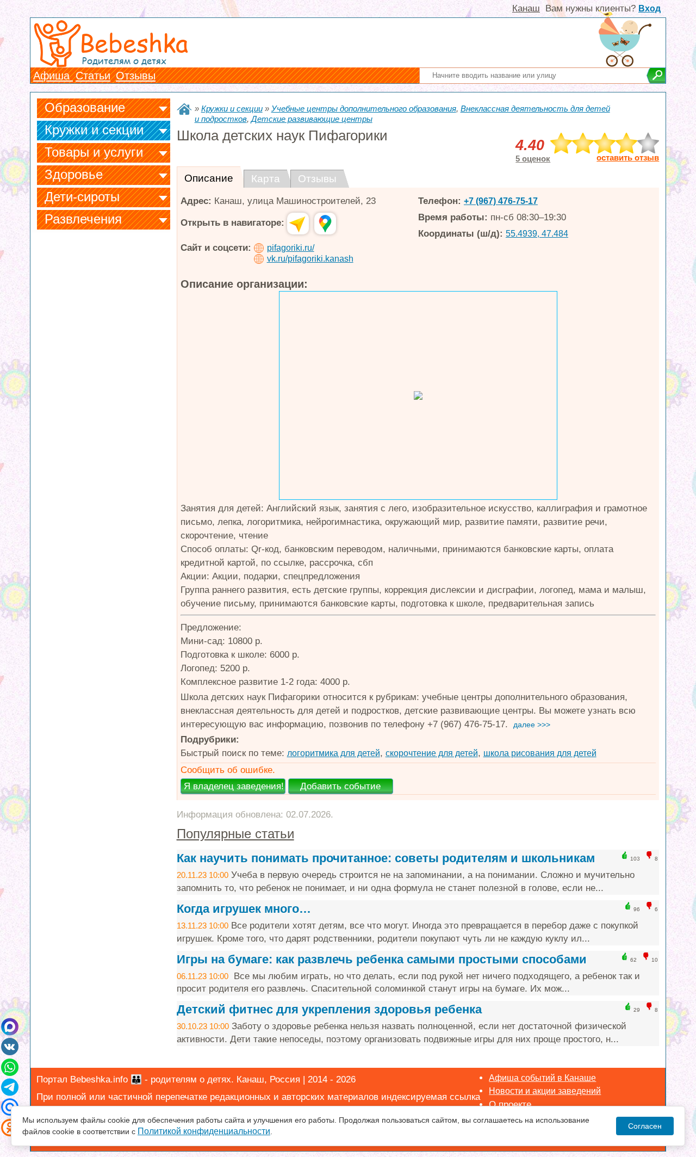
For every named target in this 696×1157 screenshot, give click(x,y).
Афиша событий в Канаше (542, 1077)
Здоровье (74, 174)
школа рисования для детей (539, 753)
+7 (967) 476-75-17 (501, 201)
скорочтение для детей (432, 753)
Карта (265, 178)
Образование (85, 107)
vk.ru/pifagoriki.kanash (310, 258)
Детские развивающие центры (311, 118)
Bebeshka (133, 42)
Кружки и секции (94, 129)
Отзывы (136, 76)
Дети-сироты (82, 196)
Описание (208, 178)
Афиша (53, 76)
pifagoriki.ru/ (290, 247)
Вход (649, 8)
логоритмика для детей (333, 753)
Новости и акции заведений (545, 1091)
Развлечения (83, 219)
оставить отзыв (627, 157)
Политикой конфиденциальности (204, 1131)
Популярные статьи (235, 833)
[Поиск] (656, 75)
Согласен (645, 1126)
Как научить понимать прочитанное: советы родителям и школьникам (386, 858)
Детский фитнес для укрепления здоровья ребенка (329, 1009)
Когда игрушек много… (244, 908)
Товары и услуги (94, 152)
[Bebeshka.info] (184, 109)
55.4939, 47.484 (537, 233)
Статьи (93, 76)
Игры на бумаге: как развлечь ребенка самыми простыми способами (382, 959)
